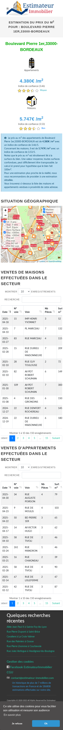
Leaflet (42, 261)
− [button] (5, 215)
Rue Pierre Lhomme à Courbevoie (24, 646)
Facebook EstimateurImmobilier (30, 667)
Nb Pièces (48, 310)
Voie (27, 312)
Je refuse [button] (17, 723)
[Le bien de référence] (31, 231)
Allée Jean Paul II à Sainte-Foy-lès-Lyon (27, 627)
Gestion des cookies (20, 661)
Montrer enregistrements (30, 291)
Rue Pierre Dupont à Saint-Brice (23, 632)
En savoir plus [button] (12, 714)
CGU (10, 672)
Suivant (56, 438)
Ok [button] (46, 723)
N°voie (16, 310)
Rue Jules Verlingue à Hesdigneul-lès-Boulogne (30, 651)
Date (4, 312)
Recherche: (12, 299)
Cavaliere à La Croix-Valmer (21, 637)
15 (46, 438)
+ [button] (5, 210)
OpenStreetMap (54, 261)
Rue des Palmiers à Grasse (20, 641)
